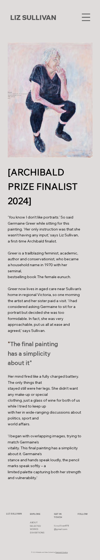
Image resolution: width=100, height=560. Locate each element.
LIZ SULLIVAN (33, 17)
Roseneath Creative (61, 552)
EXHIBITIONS (37, 532)
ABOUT (34, 522)
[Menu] (86, 17)
